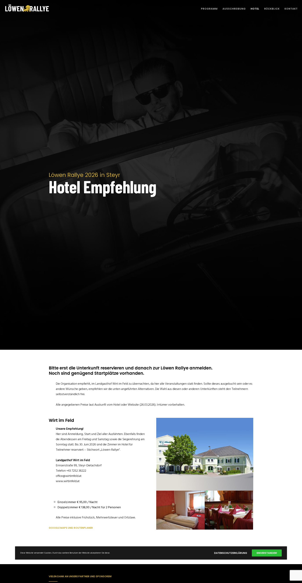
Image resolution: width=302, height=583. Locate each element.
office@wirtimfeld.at (68, 475)
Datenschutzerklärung (230, 553)
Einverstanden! (267, 553)
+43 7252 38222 (76, 470)
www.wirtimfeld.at (68, 481)
